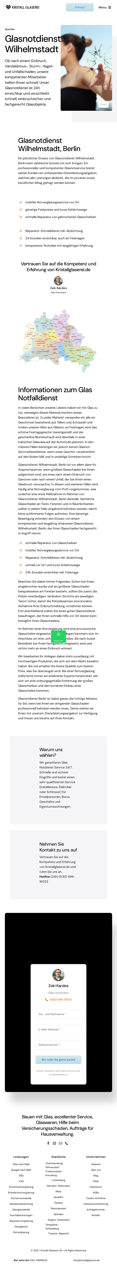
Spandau (10, 29)
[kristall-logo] (22, 5)
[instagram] (54, 1143)
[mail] (60, 1143)
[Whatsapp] (58, 636)
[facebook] (48, 1143)
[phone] (66, 1143)
